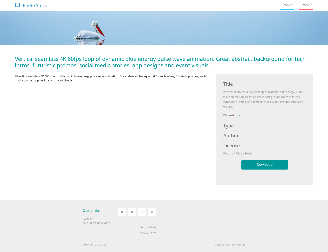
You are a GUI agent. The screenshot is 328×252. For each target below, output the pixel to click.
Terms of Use (148, 227)
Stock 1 (287, 5)
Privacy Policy (147, 232)
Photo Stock (34, 5)
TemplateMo (237, 244)
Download (265, 164)
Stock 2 (306, 5)
